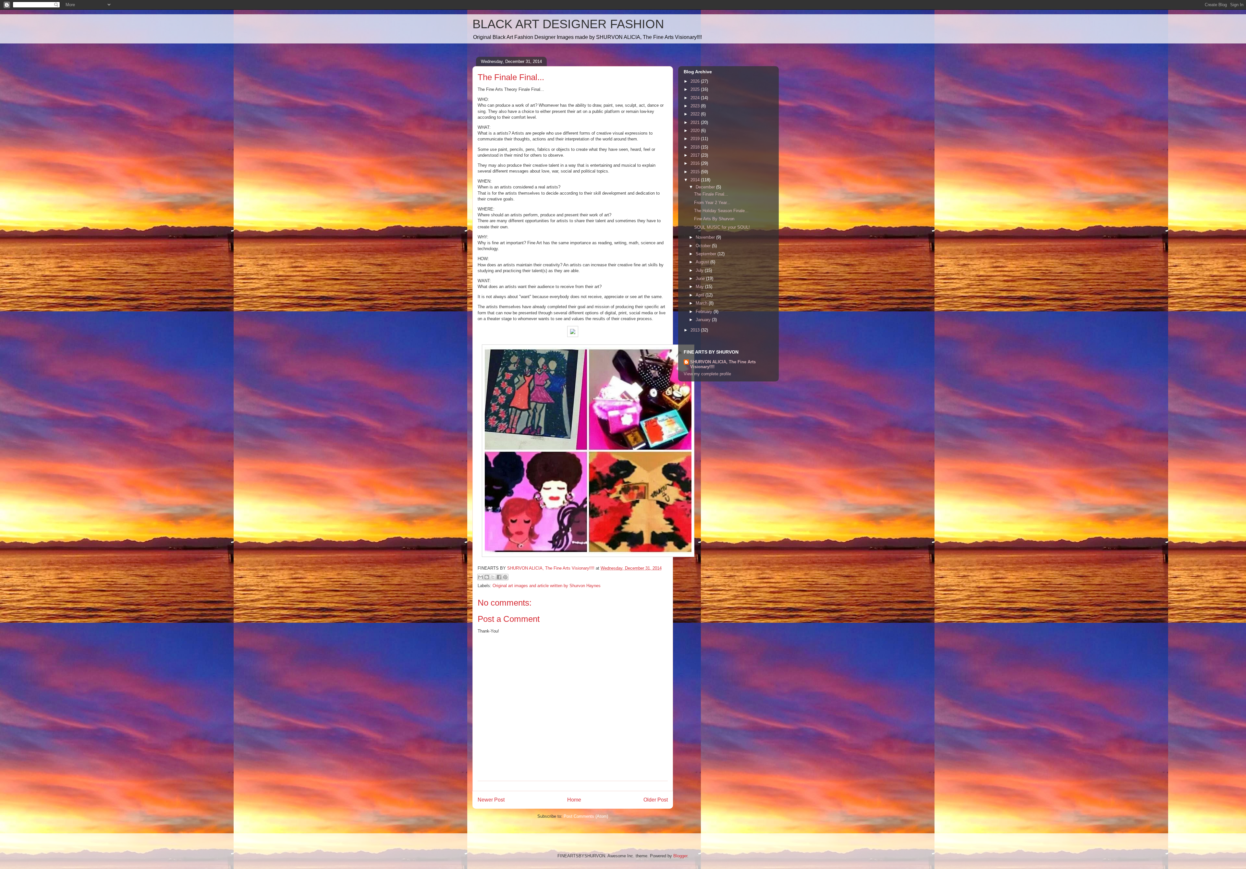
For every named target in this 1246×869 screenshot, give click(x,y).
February (705, 311)
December (706, 187)
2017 (695, 155)
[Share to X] (493, 577)
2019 (695, 138)
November (706, 237)
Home (574, 800)
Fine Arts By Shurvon (714, 218)
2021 (695, 122)
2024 (695, 97)
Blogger (680, 855)
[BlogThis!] (486, 577)
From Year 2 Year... (712, 202)
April (700, 295)
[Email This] (480, 577)
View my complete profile (707, 373)
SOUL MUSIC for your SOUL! (722, 227)
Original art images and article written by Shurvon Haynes (547, 585)
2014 (695, 179)
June (701, 278)
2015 (695, 171)
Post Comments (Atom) (586, 816)
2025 (695, 89)
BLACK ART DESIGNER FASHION (568, 24)
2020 (695, 130)
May (700, 286)
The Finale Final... (711, 194)
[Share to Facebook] (499, 577)
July (700, 270)
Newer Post (491, 800)
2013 (695, 330)
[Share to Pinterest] (505, 577)
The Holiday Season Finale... (721, 210)
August (703, 261)
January (704, 319)
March (702, 303)
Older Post (655, 800)
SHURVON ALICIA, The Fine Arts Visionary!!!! (723, 364)
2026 (695, 81)
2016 (695, 163)
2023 (695, 105)
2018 (695, 147)
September (706, 253)
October (704, 245)
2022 (695, 114)
